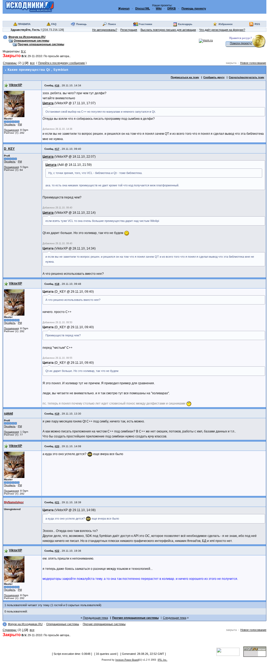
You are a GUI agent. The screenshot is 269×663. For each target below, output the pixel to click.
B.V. (23, 51)
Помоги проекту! (241, 43)
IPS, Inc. (162, 660)
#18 (57, 283)
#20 (57, 446)
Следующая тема (174, 617)
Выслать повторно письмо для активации (168, 29)
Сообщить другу (214, 77)
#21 (57, 502)
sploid (8, 413)
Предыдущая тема (95, 617)
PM (20, 124)
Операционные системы (31, 40)
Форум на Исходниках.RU (26, 36)
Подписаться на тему (185, 77)
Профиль (9, 124)
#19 (57, 413)
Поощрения (11, 129)
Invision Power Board (126, 660)
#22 (57, 550)
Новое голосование (253, 62)
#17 (57, 148)
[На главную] (30, 6)
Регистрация (128, 29)
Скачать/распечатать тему (246, 77)
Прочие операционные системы (41, 44)
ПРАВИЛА (24, 24)
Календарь (185, 24)
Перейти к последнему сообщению (61, 62)
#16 (57, 85)
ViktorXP (15, 85)
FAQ (53, 24)
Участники (145, 24)
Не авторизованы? (104, 29)
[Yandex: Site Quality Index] (229, 651)
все (32, 62)
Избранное (226, 24)
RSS (257, 24)
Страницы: (10, 62)
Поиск (112, 24)
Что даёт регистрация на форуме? (222, 29)
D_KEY (9, 149)
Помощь (81, 24)
